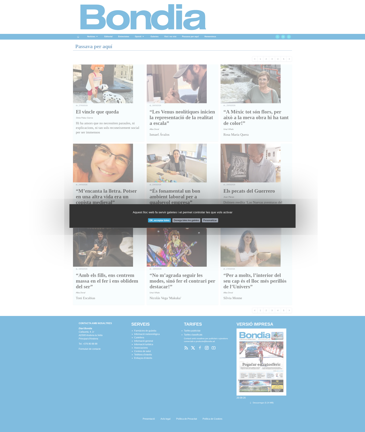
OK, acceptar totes (159, 220)
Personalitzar (210, 220)
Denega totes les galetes (186, 220)
